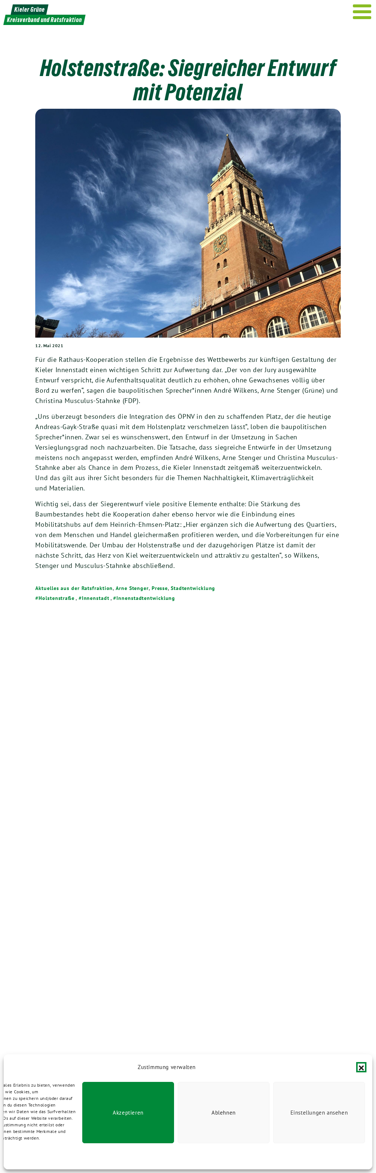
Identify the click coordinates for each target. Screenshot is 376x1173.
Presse (160, 588)
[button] (361, 1067)
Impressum (78, 1156)
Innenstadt (95, 598)
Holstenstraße (57, 598)
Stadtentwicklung (193, 588)
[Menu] (362, 12)
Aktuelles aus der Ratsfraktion (74, 588)
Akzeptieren (128, 1112)
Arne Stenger (132, 588)
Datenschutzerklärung (40, 1156)
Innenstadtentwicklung (145, 598)
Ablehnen (224, 1112)
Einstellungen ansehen (319, 1112)
